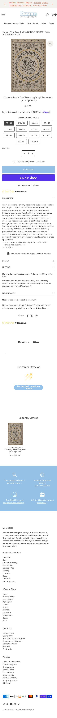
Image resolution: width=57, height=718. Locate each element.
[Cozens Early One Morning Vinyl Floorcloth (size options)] (15, 434)
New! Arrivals (32, 24)
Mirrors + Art (8, 568)
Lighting (6, 570)
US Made (7, 612)
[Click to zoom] (50, 44)
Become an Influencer (13, 641)
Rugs (5, 576)
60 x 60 (22, 129)
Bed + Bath (7, 565)
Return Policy (8, 670)
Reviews (6, 646)
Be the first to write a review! (28, 387)
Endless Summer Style (14, 24)
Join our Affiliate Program (14, 638)
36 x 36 (35, 123)
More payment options (28, 185)
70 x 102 (46, 135)
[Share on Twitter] (32, 316)
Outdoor (6, 578)
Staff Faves (7, 615)
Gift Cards (7, 649)
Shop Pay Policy (10, 680)
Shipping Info (8, 667)
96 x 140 (21, 141)
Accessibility (8, 675)
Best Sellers (8, 599)
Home (5, 32)
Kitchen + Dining (10, 562)
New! (5, 594)
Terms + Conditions (11, 662)
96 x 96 (9, 135)
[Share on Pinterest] (36, 316)
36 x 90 (46, 129)
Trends (6, 604)
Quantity (6, 148)
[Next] (52, 4)
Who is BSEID (8, 633)
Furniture (7, 557)
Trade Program (10, 664)
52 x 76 (34, 135)
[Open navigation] (3, 14)
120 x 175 (34, 141)
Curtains (6, 573)
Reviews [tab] (23, 342)
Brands (52, 24)
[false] (15, 474)
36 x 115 (34, 129)
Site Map (7, 683)
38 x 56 (22, 135)
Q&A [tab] (36, 342)
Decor (5, 560)
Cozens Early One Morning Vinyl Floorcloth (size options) (15, 449)
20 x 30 (9, 123)
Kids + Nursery (9, 581)
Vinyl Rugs (14, 32)
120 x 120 (21, 123)
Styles (43, 24)
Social (5, 618)
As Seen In (7, 602)
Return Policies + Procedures (32, 305)
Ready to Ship (9, 596)
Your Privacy (8, 672)
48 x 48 (47, 123)
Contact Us (8, 636)
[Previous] (5, 4)
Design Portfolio (10, 644)
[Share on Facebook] (27, 316)
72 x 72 (9, 129)
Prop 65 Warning (10, 678)
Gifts (5, 620)
